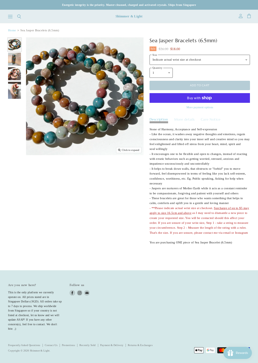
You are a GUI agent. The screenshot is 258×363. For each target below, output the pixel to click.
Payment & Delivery (111, 345)
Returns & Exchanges (140, 345)
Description (159, 119)
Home (12, 30)
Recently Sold (87, 345)
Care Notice (211, 119)
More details (184, 119)
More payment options (199, 107)
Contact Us (51, 345)
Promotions (68, 345)
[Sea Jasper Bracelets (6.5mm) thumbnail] (14, 45)
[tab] (159, 120)
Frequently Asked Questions (24, 345)
